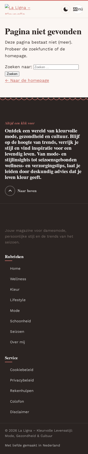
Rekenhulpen (21, 391)
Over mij (17, 342)
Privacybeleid (22, 380)
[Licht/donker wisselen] (65, 9)
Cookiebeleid (21, 370)
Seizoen (17, 331)
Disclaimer (19, 412)
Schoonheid (20, 321)
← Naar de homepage (27, 80)
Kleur (15, 289)
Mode (15, 310)
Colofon (17, 401)
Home (15, 268)
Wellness (18, 279)
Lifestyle (18, 300)
